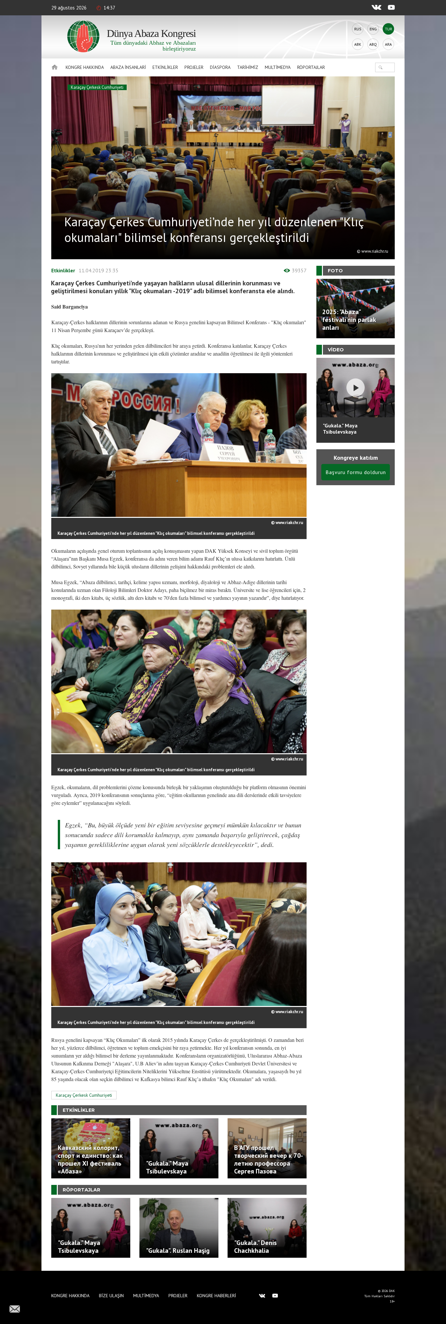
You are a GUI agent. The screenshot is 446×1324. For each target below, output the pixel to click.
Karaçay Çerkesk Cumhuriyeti (97, 87)
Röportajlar (311, 67)
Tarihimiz (247, 67)
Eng (373, 28)
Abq (373, 44)
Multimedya (278, 67)
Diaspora (220, 67)
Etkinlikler (165, 67)
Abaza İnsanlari (128, 67)
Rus (357, 28)
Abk (357, 44)
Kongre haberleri (216, 1296)
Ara (388, 44)
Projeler (193, 67)
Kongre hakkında (85, 67)
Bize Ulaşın (111, 1296)
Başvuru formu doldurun (356, 472)
